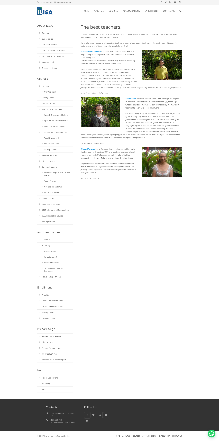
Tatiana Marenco (88, 149)
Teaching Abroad (51, 138)
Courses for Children (53, 187)
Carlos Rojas (130, 98)
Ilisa (68, 436)
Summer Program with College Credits (57, 174)
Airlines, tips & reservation (53, 336)
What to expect (50, 257)
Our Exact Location (50, 44)
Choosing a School (49, 68)
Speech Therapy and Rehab (56, 115)
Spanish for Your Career (52, 109)
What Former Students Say (53, 56)
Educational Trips (51, 143)
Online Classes (48, 198)
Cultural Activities (51, 192)
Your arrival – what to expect (54, 359)
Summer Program (49, 167)
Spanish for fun (48, 103)
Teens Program (50, 181)
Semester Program (49, 155)
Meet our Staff (48, 62)
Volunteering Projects (51, 204)
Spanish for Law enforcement (56, 121)
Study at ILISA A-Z (49, 354)
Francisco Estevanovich (91, 51)
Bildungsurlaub (48, 221)
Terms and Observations (52, 306)
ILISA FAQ (46, 383)
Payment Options (49, 318)
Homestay (46, 245)
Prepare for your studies (52, 348)
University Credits (49, 149)
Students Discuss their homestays (53, 269)
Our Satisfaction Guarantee (53, 50)
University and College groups (54, 132)
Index (44, 389)
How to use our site (50, 378)
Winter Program (48, 161)
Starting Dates (48, 97)
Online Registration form (52, 301)
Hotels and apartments (51, 277)
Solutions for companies (54, 126)
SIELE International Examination (55, 210)
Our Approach (50, 92)
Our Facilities (47, 39)
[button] (211, 433)
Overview (46, 33)
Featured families (51, 262)
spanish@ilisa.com (64, 2)
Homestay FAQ (50, 251)
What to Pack (47, 342)
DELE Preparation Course (52, 216)
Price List (45, 295)
